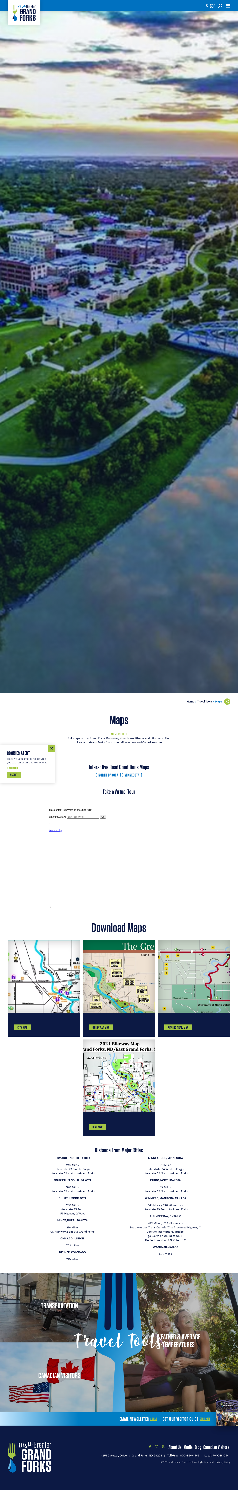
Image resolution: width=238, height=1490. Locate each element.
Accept (14, 775)
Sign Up (153, 1419)
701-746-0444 (221, 1455)
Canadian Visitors (216, 1447)
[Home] (24, 12)
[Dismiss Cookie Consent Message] (51, 748)
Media (188, 1447)
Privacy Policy (223, 1462)
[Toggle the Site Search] (220, 5)
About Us (174, 1447)
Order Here (205, 1419)
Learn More (12, 768)
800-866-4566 (189, 1455)
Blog (198, 1447)
